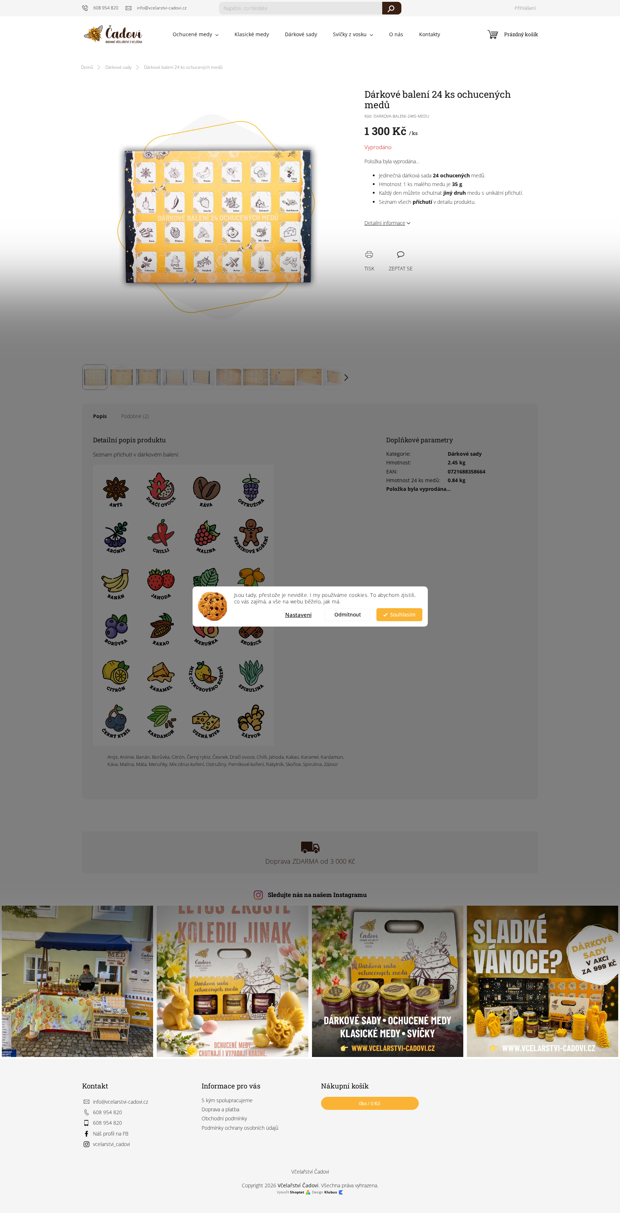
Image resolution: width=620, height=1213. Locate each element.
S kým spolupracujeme (227, 1100)
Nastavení (298, 614)
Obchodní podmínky (224, 1118)
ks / (369, 1103)
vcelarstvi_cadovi (111, 1144)
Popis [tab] (100, 416)
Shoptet (297, 1192)
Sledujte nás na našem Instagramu (317, 894)
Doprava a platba (220, 1109)
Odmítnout (347, 614)
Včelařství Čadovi (310, 1171)
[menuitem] (196, 34)
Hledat (391, 8)
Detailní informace (384, 222)
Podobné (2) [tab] (135, 416)
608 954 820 (107, 1112)
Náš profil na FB (110, 1133)
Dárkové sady (465, 453)
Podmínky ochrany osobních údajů (240, 1127)
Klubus (330, 1192)
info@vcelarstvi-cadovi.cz (120, 1101)
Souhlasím (403, 614)
